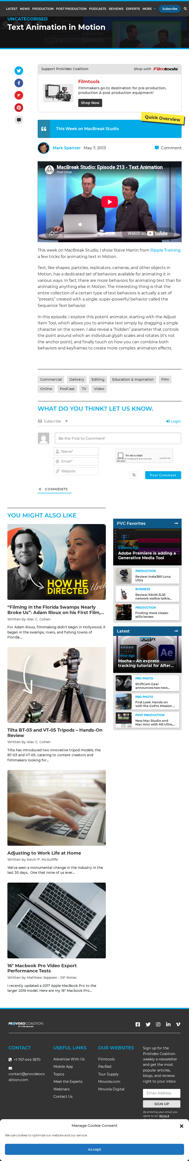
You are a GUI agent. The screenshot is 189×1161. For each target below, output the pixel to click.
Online (46, 389)
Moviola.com (109, 1081)
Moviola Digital (111, 1089)
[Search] (185, 8)
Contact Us (63, 1096)
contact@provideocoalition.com (27, 1077)
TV (84, 389)
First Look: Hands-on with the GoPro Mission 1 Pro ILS (154, 705)
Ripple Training (165, 250)
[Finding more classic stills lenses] (123, 612)
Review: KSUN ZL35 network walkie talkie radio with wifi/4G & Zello (155, 598)
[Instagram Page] (158, 1024)
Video (99, 389)
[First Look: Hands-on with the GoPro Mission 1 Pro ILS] (123, 701)
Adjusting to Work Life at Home (44, 853)
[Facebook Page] (138, 1024)
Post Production (71, 8)
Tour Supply (108, 1074)
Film (165, 379)
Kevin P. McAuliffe (42, 859)
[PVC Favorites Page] (176, 523)
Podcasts (97, 8)
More (147, 8)
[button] (181, 1125)
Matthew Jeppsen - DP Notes (52, 978)
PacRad (104, 1066)
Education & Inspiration (133, 379)
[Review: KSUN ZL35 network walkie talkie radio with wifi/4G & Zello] (123, 593)
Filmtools (106, 1059)
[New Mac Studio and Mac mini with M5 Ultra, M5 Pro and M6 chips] (123, 719)
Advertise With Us (69, 1059)
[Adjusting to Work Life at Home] (56, 807)
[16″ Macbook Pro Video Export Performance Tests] (56, 920)
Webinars (61, 1089)
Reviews (116, 8)
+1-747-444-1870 (26, 1059)
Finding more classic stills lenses (151, 614)
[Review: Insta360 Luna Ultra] (123, 575)
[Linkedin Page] (168, 1024)
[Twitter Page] (148, 1024)
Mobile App (63, 1066)
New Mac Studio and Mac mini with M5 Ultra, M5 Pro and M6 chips (154, 724)
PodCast (67, 389)
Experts (133, 8)
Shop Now (90, 103)
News (25, 8)
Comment (171, 148)
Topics (58, 1074)
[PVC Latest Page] (176, 631)
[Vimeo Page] (178, 1024)
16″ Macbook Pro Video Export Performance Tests (42, 968)
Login (175, 421)
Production (43, 8)
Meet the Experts (67, 1081)
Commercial (51, 379)
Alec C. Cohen (38, 619)
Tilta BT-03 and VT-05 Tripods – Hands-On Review (54, 732)
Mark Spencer (67, 148)
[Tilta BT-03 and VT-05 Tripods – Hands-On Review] (56, 684)
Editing (98, 379)
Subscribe (169, 9)
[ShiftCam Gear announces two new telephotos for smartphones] (123, 683)
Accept (94, 1149)
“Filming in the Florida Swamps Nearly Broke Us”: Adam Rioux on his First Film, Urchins (54, 612)
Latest (11, 8)
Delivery (76, 379)
